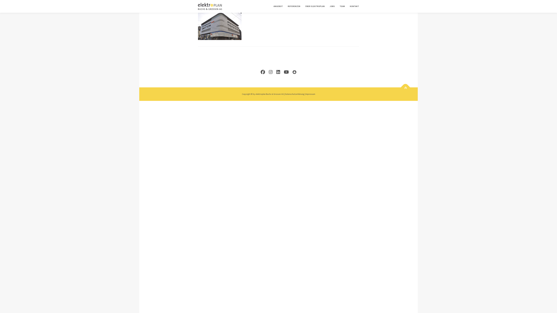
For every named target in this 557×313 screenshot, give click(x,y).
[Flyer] (294, 72)
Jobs (332, 6)
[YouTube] (286, 72)
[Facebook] (263, 72)
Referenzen (294, 6)
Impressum (310, 94)
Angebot (278, 6)
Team (342, 6)
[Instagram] (271, 72)
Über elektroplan (315, 6)
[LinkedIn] (278, 72)
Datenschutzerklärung (295, 94)
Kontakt (354, 6)
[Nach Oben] (405, 88)
